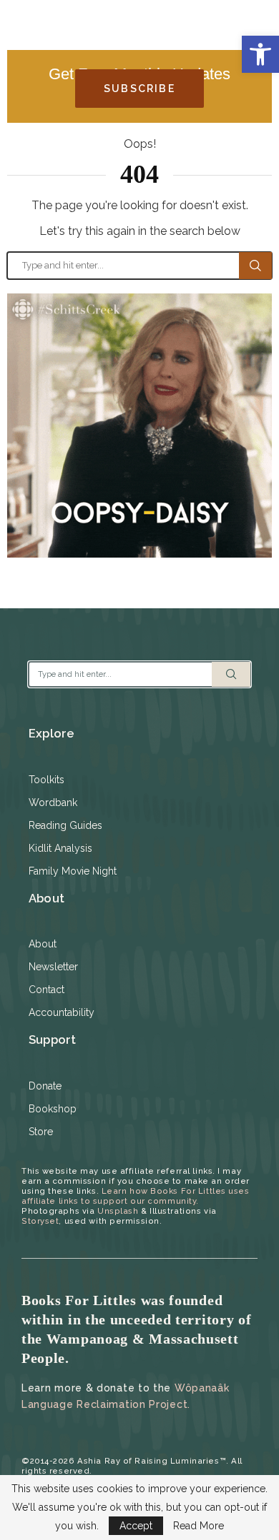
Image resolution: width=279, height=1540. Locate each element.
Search (255, 265)
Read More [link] (198, 1526)
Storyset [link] (40, 1221)
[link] (260, 54)
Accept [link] (135, 1525)
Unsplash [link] (117, 1211)
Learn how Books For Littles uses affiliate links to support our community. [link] (135, 1196)
